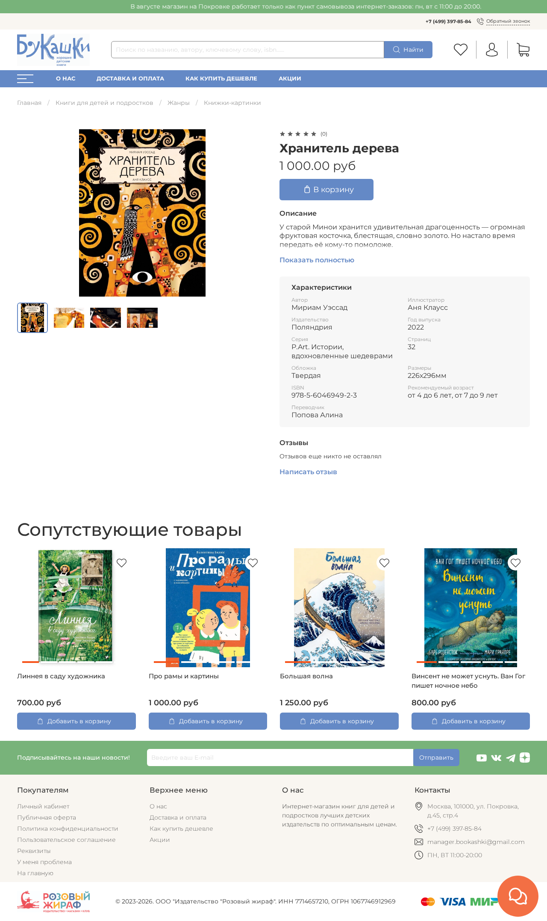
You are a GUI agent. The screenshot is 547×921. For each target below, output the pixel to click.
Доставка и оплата (130, 78)
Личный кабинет (43, 806)
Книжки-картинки (232, 103)
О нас (65, 78)
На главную (35, 873)
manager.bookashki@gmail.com (476, 842)
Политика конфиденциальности (67, 828)
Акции (290, 78)
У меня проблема (44, 862)
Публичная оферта (46, 817)
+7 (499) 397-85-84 (448, 21)
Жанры (179, 103)
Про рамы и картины (184, 676)
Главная (29, 103)
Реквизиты (34, 851)
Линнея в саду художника (61, 676)
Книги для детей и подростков (104, 103)
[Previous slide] (29, 213)
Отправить (436, 757)
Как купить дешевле (221, 78)
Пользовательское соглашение (66, 840)
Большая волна (306, 676)
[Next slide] (256, 213)
